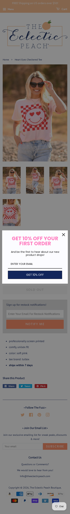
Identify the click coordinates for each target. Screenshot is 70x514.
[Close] (63, 234)
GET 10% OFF (35, 275)
